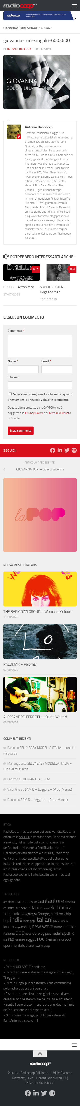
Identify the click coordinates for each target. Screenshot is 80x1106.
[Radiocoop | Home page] (26, 5)
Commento (16, 331)
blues (26, 901)
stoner (30, 946)
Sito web (13, 377)
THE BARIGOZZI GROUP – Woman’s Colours (37, 611)
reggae (31, 939)
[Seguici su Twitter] (67, 450)
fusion (23, 914)
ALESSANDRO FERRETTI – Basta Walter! (35, 717)
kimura (64, 921)
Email (46, 361)
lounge (16, 927)
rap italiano (20, 939)
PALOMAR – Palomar (20, 664)
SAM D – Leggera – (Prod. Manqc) (48, 789)
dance (36, 907)
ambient (8, 902)
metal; (26, 927)
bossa (34, 902)
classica (70, 902)
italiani (43, 920)
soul (67, 939)
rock (42, 938)
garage (32, 914)
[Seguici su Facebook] (52, 450)
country (8, 908)
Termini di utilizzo (60, 413)
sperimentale (14, 945)
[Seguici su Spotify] (74, 450)
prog (41, 933)
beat (18, 902)
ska (61, 940)
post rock (31, 933)
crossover (22, 907)
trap (47, 945)
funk (15, 913)
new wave (42, 926)
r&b (5, 939)
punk (69, 933)
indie (16, 919)
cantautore (51, 900)
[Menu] (74, 5)
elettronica (60, 907)
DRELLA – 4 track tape (18, 287)
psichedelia (54, 933)
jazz (56, 920)
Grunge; (44, 914)
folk (7, 913)
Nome (13, 361)
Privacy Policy (34, 413)
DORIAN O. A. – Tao (36, 779)
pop (20, 932)
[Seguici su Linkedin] (59, 450)
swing (39, 945)
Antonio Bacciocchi (20, 49)
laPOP (7, 927)
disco (46, 908)
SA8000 (24, 837)
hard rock (58, 914)
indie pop (29, 921)
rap (11, 939)
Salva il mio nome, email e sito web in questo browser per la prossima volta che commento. (40, 397)
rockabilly (53, 939)
